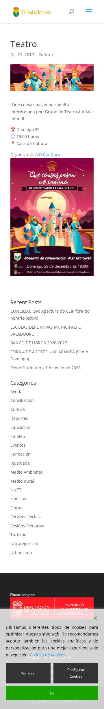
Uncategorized (24, 543)
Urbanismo (21, 552)
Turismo (18, 534)
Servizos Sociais (25, 517)
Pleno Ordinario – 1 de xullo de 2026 (45, 367)
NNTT (15, 490)
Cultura (45, 54)
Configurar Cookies (76, 673)
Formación (20, 454)
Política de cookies (47, 655)
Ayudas (17, 391)
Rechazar (28, 673)
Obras (16, 508)
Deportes (19, 418)
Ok (52, 693)
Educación (20, 427)
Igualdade (20, 463)
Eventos (17, 445)
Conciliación (22, 400)
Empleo (17, 436)
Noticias (18, 499)
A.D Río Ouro (47, 154)
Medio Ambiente (26, 472)
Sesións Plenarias (27, 526)
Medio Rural (22, 481)
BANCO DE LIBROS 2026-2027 (38, 342)
